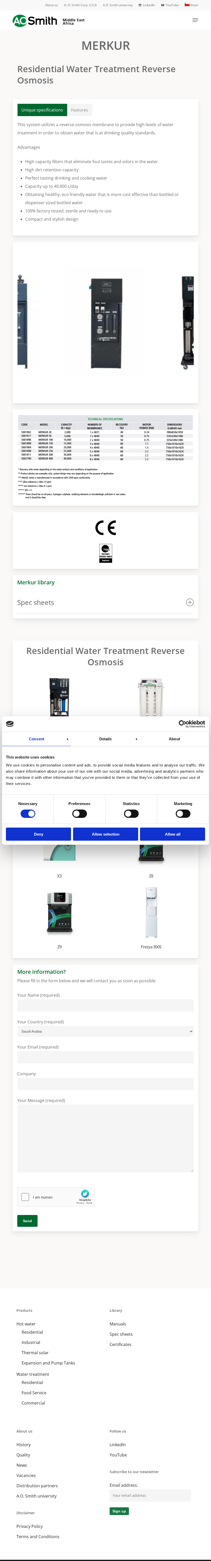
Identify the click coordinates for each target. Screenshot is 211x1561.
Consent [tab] (36, 738)
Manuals (118, 1324)
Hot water (26, 1324)
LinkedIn (118, 1444)
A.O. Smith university (36, 1496)
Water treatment (32, 1374)
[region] (105, 322)
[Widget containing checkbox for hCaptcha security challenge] (56, 1197)
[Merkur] (61, 706)
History (23, 1444)
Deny (38, 834)
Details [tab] (105, 738)
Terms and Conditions (37, 1536)
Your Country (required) (40, 1022)
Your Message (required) (41, 1100)
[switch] (79, 813)
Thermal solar (35, 1353)
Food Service (34, 1393)
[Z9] (61, 919)
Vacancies (26, 1475)
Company (26, 1074)
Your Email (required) (38, 1047)
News (21, 1465)
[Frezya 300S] (152, 919)
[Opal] (152, 706)
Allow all (172, 834)
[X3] (61, 848)
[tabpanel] (105, 171)
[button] (195, 20)
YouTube (118, 1455)
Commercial (33, 1403)
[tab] (42, 110)
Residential (32, 1332)
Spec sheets (121, 1334)
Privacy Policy (29, 1526)
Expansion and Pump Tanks (48, 1363)
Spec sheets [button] (35, 602)
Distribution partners (37, 1486)
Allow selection (105, 834)
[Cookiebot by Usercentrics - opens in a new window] (182, 724)
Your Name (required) (38, 995)
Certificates (120, 1344)
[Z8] (152, 848)
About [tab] (174, 738)
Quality (23, 1455)
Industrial (31, 1342)
